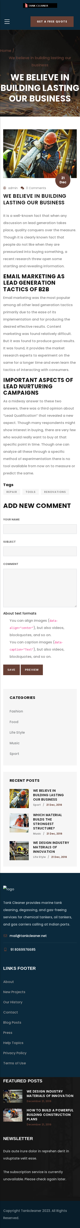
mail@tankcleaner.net (28, 936)
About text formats (19, 613)
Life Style (17, 732)
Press (7, 1032)
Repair (11, 492)
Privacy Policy (14, 1053)
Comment (10, 564)
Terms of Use (14, 1063)
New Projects (14, 992)
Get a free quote (52, 21)
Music (15, 743)
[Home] (40, 7)
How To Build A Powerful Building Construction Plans (50, 1114)
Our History (12, 1002)
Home (5, 50)
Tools (31, 492)
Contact (10, 1012)
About (8, 981)
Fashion (16, 711)
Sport (14, 753)
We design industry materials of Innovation (51, 847)
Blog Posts (12, 1022)
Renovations (55, 492)
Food (14, 721)
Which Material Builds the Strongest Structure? (47, 822)
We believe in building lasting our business (48, 795)
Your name (11, 519)
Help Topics (13, 1042)
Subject (9, 542)
